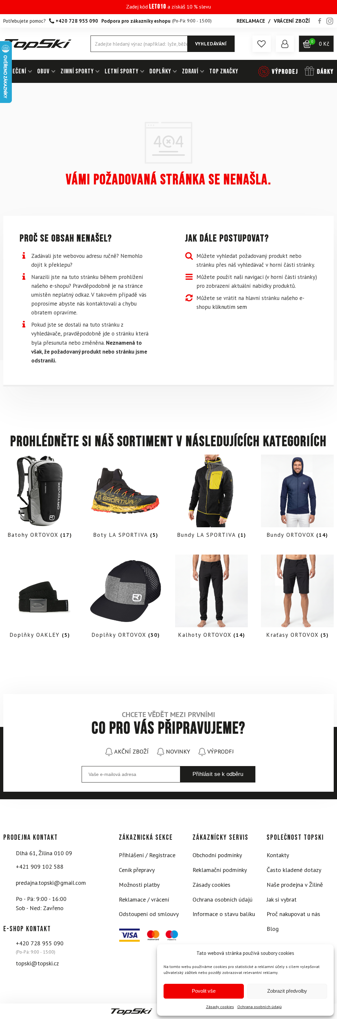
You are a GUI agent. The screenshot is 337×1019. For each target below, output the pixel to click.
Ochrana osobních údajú (259, 1006)
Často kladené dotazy (294, 870)
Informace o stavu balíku (224, 914)
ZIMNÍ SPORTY (77, 71)
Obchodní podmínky (217, 855)
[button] (261, 44)
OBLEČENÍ (14, 71)
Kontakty (278, 855)
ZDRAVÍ (190, 71)
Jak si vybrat (282, 899)
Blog (273, 928)
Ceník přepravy (137, 870)
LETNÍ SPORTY (122, 71)
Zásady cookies (220, 1006)
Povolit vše (204, 991)
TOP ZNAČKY (223, 71)
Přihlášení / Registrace (147, 855)
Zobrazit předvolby (287, 991)
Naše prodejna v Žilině (295, 884)
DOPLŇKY (160, 71)
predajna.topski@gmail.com (51, 882)
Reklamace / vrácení (144, 899)
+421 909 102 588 (40, 866)
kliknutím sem (229, 307)
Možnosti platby (139, 884)
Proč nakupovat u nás (293, 914)
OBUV (43, 71)
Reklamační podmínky (220, 870)
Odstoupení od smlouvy (149, 914)
